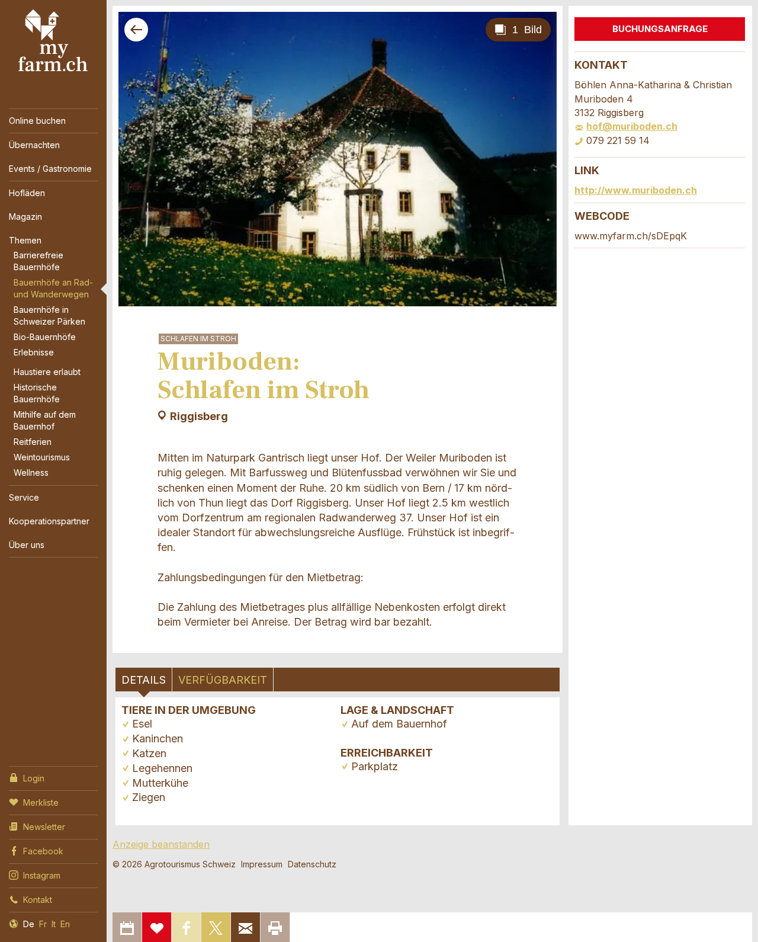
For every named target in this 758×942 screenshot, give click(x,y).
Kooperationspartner (49, 521)
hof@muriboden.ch (631, 126)
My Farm (53, 41)
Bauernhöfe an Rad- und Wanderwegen (53, 288)
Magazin (25, 217)
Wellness (31, 472)
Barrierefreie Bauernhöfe (38, 261)
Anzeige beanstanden (161, 844)
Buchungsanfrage (660, 28)
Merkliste (41, 802)
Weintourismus (42, 457)
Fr (43, 924)
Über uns (26, 545)
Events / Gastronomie (50, 169)
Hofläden (27, 193)
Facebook (43, 851)
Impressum (261, 864)
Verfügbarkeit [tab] (222, 680)
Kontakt (37, 900)
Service (24, 497)
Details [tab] (143, 680)
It (54, 924)
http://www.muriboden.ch (635, 190)
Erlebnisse (34, 352)
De (28, 924)
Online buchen (37, 121)
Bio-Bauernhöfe (45, 337)
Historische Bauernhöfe (37, 393)
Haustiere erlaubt (47, 372)
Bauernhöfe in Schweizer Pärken (49, 315)
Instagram (41, 875)
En (65, 924)
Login (33, 778)
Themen (25, 240)
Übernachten (34, 145)
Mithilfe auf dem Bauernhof (45, 420)
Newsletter (44, 827)
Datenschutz (312, 864)
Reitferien (33, 442)
